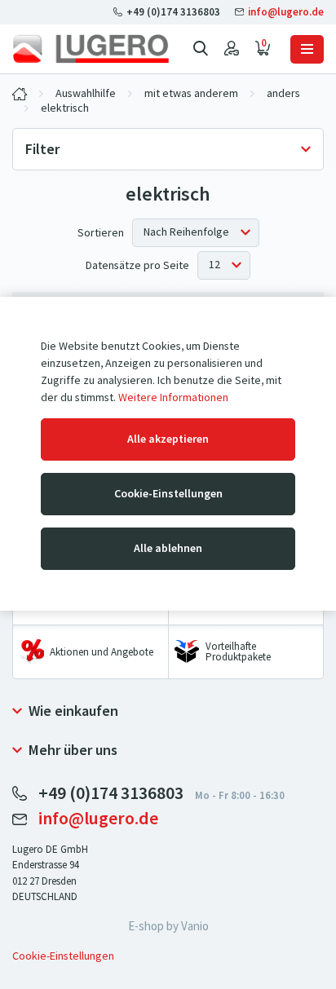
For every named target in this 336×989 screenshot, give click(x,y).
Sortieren (100, 233)
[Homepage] (90, 49)
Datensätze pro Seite (137, 265)
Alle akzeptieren (168, 439)
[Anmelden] (231, 48)
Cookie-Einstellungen (168, 493)
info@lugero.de (284, 12)
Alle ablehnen (168, 548)
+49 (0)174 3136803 (173, 12)
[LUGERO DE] (19, 93)
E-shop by (168, 926)
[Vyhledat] (200, 48)
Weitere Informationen (173, 397)
